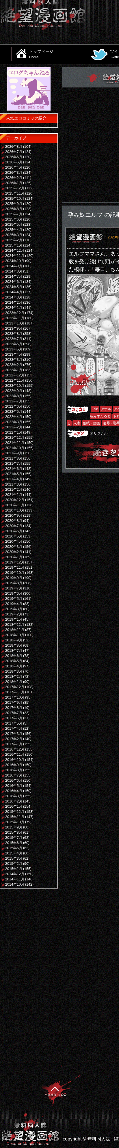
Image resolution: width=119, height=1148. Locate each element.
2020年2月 (13, 552)
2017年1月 (13, 744)
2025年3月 (13, 235)
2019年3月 (13, 609)
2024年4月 (13, 292)
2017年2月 (13, 739)
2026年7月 (13, 152)
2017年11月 (14, 692)
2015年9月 (13, 827)
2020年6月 (13, 531)
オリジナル (98, 433)
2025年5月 (13, 225)
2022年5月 (13, 412)
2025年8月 (13, 209)
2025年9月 (13, 204)
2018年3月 (13, 671)
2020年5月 (13, 536)
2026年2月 (13, 178)
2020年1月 (13, 557)
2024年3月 (13, 297)
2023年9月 (13, 328)
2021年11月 (14, 443)
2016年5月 (13, 786)
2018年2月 (13, 677)
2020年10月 (14, 510)
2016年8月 (13, 770)
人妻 (76, 423)
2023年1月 (13, 370)
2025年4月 (13, 230)
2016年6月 (13, 781)
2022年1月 (13, 432)
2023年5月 (13, 349)
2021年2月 (13, 490)
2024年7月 (13, 277)
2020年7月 (13, 526)
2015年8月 (13, 832)
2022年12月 (14, 375)
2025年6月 (13, 219)
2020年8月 (13, 521)
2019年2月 (13, 614)
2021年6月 (13, 469)
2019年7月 (13, 588)
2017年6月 (13, 718)
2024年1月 (13, 308)
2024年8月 (13, 271)
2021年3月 (13, 484)
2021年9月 (13, 453)
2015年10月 (14, 822)
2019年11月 (14, 567)
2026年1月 (13, 183)
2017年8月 (13, 708)
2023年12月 (14, 313)
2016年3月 (13, 796)
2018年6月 (13, 656)
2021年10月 (14, 448)
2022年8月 (13, 396)
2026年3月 (13, 173)
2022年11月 (14, 380)
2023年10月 (14, 323)
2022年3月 (13, 422)
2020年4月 (13, 542)
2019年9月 (13, 578)
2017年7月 (13, 713)
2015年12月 (14, 812)
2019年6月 (13, 593)
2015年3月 (13, 858)
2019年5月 (13, 599)
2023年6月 (13, 344)
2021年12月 (14, 438)
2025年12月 (14, 188)
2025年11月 (14, 193)
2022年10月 (14, 386)
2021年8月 (13, 458)
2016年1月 (13, 806)
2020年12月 (14, 500)
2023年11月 (14, 318)
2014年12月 (14, 874)
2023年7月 (13, 339)
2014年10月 (14, 884)
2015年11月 (14, 817)
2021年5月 (13, 474)
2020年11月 (14, 505)
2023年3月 (13, 360)
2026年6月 (13, 157)
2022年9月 (13, 391)
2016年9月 (13, 765)
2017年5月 (13, 723)
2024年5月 (13, 287)
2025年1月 (13, 245)
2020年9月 (13, 516)
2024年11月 (14, 256)
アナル (106, 409)
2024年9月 (13, 266)
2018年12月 (14, 625)
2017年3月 (13, 734)
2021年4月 (13, 479)
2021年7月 (13, 464)
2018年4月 (13, 666)
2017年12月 (14, 687)
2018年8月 (13, 645)
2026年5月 (13, 162)
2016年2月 (13, 801)
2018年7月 (13, 651)
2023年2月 (13, 365)
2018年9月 (13, 640)
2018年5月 (13, 661)
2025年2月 (13, 240)
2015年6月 (13, 843)
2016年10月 (14, 760)
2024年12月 (14, 251)
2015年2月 (13, 864)
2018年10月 (14, 635)
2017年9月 (13, 703)
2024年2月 (13, 302)
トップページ (41, 54)
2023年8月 (13, 334)
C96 (95, 409)
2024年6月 (13, 282)
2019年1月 (13, 619)
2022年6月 (13, 406)
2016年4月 (13, 791)
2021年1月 (13, 495)
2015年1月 (13, 869)
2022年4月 (13, 417)
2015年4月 (13, 853)
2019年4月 (13, 604)
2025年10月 (14, 199)
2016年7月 (13, 775)
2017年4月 (13, 729)
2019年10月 (14, 573)
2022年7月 (13, 401)
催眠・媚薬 (91, 423)
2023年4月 (13, 354)
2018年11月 (14, 630)
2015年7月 (13, 838)
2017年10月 (14, 697)
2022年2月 (13, 427)
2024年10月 (14, 261)
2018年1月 (13, 682)
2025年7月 (13, 214)
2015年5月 (13, 848)
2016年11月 (14, 755)
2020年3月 (13, 547)
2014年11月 (14, 879)
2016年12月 (14, 749)
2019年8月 (13, 583)
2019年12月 (14, 562)
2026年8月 (13, 147)
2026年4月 (13, 167)
